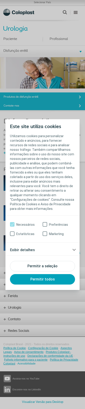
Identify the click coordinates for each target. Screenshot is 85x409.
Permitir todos (42, 279)
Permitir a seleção (42, 266)
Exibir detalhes (22, 250)
